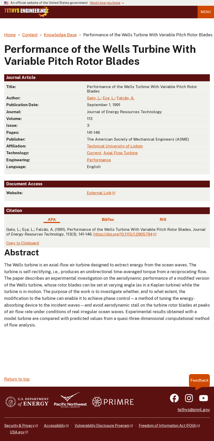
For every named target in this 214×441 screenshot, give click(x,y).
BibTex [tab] (108, 219)
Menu (206, 12)
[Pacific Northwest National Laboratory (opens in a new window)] (68, 402)
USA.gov (17, 432)
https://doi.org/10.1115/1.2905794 (122, 234)
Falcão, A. (125, 98)
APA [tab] (52, 219)
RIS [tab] (163, 219)
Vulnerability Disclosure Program (102, 425)
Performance (99, 160)
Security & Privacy (19, 425)
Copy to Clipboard (22, 243)
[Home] (26, 12)
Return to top (17, 379)
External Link (99, 193)
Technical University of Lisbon (115, 146)
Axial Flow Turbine (120, 153)
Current (94, 153)
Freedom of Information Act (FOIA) (168, 425)
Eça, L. (109, 98)
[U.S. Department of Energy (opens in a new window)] (27, 402)
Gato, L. (94, 98)
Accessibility (54, 425)
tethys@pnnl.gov (193, 409)
